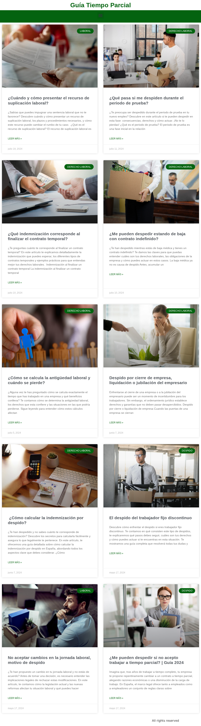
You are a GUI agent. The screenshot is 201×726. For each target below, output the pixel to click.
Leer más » (15, 138)
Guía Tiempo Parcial (100, 5)
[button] (100, 15)
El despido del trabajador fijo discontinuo (150, 517)
